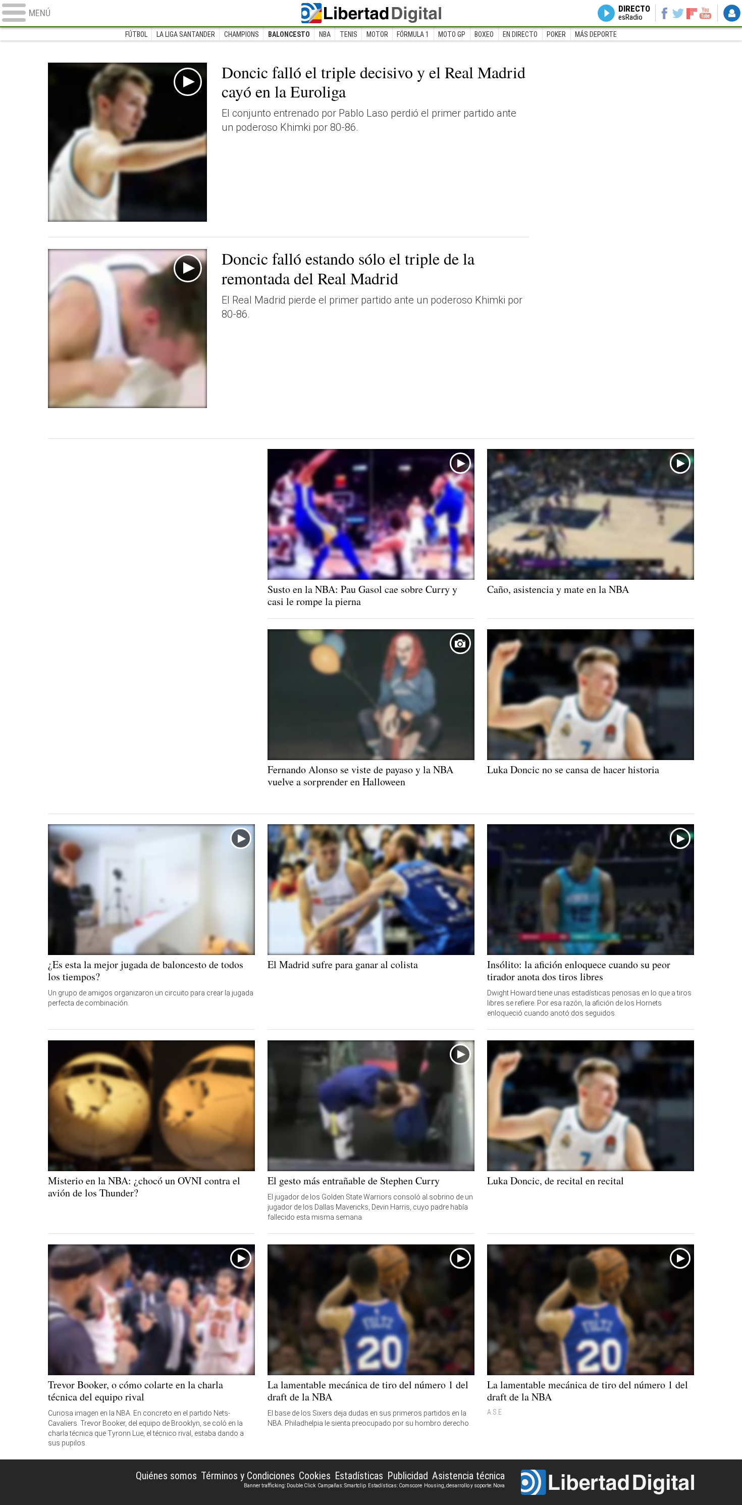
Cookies (315, 1476)
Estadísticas (359, 1476)
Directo (634, 13)
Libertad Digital (371, 13)
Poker (556, 34)
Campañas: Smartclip (341, 1485)
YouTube (705, 13)
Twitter (678, 13)
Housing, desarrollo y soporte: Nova (464, 1485)
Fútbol (136, 34)
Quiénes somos (166, 1476)
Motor (377, 34)
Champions (241, 34)
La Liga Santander (185, 34)
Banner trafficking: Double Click (279, 1485)
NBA (325, 34)
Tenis (348, 34)
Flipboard (692, 13)
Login (731, 13)
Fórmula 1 (413, 34)
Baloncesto (289, 34)
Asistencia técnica (468, 1476)
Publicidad (407, 1476)
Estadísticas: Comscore (395, 1485)
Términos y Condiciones (248, 1476)
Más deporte (596, 34)
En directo (520, 34)
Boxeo (484, 34)
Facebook (664, 13)
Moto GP (451, 34)
